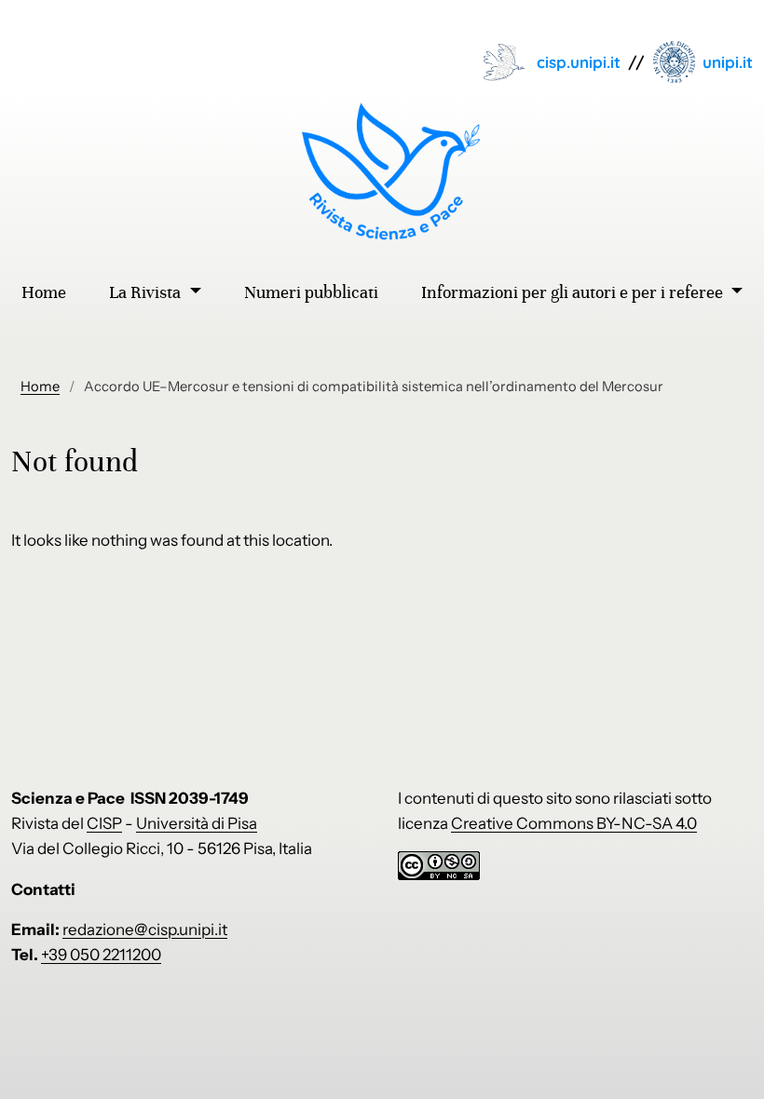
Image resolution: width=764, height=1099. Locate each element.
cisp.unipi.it (579, 62)
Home (40, 386)
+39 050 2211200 (101, 954)
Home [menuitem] (43, 292)
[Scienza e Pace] (382, 171)
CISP (104, 823)
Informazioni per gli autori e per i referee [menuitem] (574, 292)
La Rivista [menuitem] (146, 292)
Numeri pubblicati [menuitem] (311, 292)
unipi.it (728, 62)
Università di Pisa (196, 823)
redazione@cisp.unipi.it (144, 929)
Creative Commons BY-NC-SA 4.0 (574, 823)
